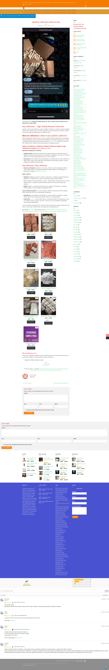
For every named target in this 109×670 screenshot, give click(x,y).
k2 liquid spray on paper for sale (61, 554)
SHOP (26, 10)
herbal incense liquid (59, 538)
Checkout (47, 663)
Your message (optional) (76, 506)
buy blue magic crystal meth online (80, 93)
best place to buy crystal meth (79, 89)
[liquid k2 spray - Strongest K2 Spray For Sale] (24, 8)
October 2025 (76, 222)
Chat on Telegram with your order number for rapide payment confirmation (19, 16)
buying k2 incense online (60, 513)
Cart (50, 663)
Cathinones (32, 199)
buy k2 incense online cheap (60, 515)
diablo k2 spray (76, 146)
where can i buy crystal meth (79, 168)
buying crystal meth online (78, 128)
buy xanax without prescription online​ (79, 134)
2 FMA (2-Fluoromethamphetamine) (20, 615)
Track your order (41, 663)
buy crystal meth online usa (78, 118)
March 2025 (76, 232)
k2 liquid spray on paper (60, 552)
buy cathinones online (53, 369)
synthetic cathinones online (46, 211)
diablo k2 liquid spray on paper (79, 144)
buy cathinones (46, 369)
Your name (74, 491)
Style (46, 20)
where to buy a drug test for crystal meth (79, 181)
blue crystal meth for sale (78, 91)
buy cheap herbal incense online (61, 490)
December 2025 (76, 217)
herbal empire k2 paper (60, 533)
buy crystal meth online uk (78, 116)
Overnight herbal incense (60, 568)
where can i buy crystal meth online (79, 171)
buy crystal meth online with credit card (80, 124)
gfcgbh (74, 13)
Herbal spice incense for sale (61, 548)
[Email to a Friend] (48, 364)
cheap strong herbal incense (60, 531)
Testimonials (36, 10)
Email (40, 404)
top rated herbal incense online (61, 574)
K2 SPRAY (42, 10)
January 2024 (76, 259)
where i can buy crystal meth (79, 179)
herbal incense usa (59, 542)
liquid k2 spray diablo (77, 162)
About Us (39, 13)
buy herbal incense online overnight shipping (62, 501)
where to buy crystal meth (78, 184)
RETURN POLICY (49, 10)
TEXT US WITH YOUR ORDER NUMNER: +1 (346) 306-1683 (65, 661)
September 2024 (76, 242)
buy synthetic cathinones (41, 171)
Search (106, 591)
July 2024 (75, 247)
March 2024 (75, 254)
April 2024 (75, 251)
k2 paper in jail (47, 13)
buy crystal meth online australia (79, 110)
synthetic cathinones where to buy (59, 211)
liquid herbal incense (59, 562)
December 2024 (76, 237)
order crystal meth (77, 164)
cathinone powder (28, 211)
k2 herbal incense (59, 550)
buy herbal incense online (60, 496)
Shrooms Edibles (71, 10)
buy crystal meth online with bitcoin (79, 120)
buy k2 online (58, 517)
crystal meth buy (77, 137)
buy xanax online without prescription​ (78, 131)
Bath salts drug (27, 383)
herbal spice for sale (59, 546)
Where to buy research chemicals (60, 383)
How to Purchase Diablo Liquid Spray (81, 40)
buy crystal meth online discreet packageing (79, 113)
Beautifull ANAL (18, 638)
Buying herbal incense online (61, 511)
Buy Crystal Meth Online (78, 108)
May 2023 (75, 261)
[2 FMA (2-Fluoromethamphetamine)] (13, 615)
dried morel (75, 196)
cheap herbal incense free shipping (62, 527)
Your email (74, 496)
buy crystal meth (77, 99)
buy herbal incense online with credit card (62, 504)
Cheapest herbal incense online (61, 525)
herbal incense (58, 534)
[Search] (23, 12)
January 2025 (76, 234)
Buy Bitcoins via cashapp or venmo (61, 13)
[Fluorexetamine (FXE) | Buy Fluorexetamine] (13, 629)
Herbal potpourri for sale (60, 544)
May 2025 (75, 227)
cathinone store (36, 211)
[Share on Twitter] (46, 364)
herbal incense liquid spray (60, 540)
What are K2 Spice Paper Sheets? (81, 36)
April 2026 (75, 213)
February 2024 (76, 256)
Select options (31, 237)
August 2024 (76, 244)
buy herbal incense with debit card (62, 509)
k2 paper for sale (77, 154)
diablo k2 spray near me (78, 150)
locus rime (52, 25)
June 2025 (75, 225)
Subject (73, 501)
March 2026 (75, 215)
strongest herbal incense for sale (61, 572)
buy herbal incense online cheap (61, 498)
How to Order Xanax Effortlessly (81, 44)
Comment (26, 393)
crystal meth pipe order (78, 142)
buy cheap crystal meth (78, 95)
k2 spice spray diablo (77, 156)
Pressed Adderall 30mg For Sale (81, 48)
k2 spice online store (59, 558)
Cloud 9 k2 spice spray (30, 13)
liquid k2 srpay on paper (78, 198)
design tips (13, 620)
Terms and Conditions (60, 10)
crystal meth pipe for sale (78, 141)
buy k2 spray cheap (59, 519)
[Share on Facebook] (44, 364)
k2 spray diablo (76, 158)
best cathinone (32, 210)
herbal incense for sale (60, 536)
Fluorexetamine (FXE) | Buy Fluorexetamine (22, 629)
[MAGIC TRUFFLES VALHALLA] (13, 602)
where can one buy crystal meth (79, 173)
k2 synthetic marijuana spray (61, 560)
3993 (78, 52)
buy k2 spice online (65, 517)
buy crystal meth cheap (78, 103)
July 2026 (75, 210)
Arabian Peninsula (53, 141)
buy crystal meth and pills (78, 101)
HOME (30, 10)
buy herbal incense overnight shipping (62, 507)
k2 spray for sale (83, 158)
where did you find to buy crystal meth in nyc (79, 176)
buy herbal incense (59, 494)
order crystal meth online (78, 166)
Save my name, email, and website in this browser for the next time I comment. (40, 410)
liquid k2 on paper (77, 160)
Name (25, 404)
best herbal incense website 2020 (61, 488)
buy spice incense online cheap (61, 523)
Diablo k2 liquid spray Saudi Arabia (79, 62)
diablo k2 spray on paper (78, 152)
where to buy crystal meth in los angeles (79, 187)
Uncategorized (76, 203)
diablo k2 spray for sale (78, 148)
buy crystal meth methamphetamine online (78, 106)
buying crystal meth (77, 126)
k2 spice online (65, 556)
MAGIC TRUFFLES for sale (60, 564)
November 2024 (76, 239)
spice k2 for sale (58, 570)
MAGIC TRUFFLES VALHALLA (19, 602)
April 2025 (75, 230)
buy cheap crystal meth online (79, 97)
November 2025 (76, 220)
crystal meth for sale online (78, 138)
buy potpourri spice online (60, 521)
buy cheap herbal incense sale (61, 492)
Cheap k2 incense (59, 529)
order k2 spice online (59, 566)
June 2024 (75, 249)
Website (56, 404)
